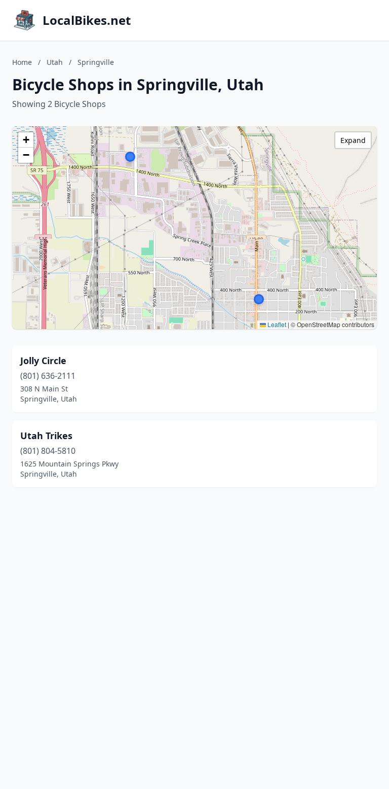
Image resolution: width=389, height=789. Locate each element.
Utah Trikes (46, 435)
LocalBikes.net (87, 20)
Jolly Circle (43, 360)
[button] (259, 299)
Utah (55, 62)
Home (22, 62)
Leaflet (276, 324)
